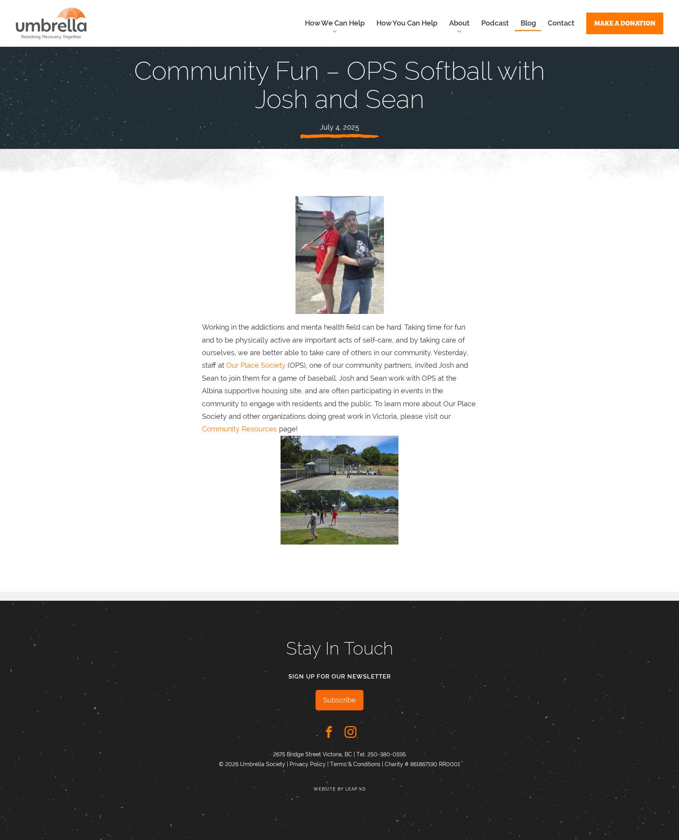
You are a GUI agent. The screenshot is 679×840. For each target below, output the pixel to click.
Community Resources (239, 429)
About (459, 23)
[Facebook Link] (329, 732)
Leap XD (355, 789)
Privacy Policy (308, 764)
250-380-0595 (386, 754)
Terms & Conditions (355, 764)
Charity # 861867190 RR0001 (422, 764)
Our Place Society (256, 365)
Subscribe (339, 700)
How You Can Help (406, 23)
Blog (528, 23)
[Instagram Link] (350, 732)
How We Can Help (335, 23)
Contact (561, 23)
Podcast (495, 23)
